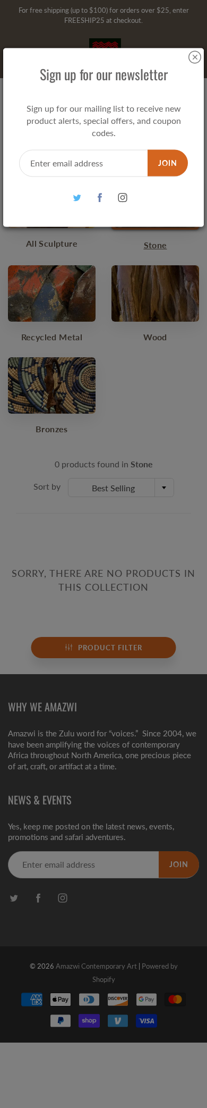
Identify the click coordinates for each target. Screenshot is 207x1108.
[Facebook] (100, 197)
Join (167, 162)
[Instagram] (123, 197)
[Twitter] (77, 197)
